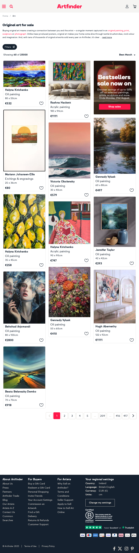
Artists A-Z (8, 508)
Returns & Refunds (38, 520)
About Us (8, 483)
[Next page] (133, 467)
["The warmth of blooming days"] (70, 302)
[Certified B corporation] (99, 515)
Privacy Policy (48, 546)
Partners (7, 491)
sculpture (7, 34)
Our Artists (8, 504)
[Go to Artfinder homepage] (69, 6)
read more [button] (107, 37)
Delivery (32, 516)
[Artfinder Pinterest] (132, 549)
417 (125, 468)
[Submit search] (11, 6)
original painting (115, 30)
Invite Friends (35, 495)
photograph (20, 34)
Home (5, 16)
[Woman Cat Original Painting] (70, 232)
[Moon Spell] (115, 231)
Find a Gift (33, 512)
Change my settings (100, 502)
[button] (127, 55)
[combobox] (127, 55)
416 (118, 468)
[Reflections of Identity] (24, 307)
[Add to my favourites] (41, 103)
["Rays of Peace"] (115, 155)
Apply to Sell (64, 504)
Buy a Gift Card (36, 483)
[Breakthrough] (70, 90)
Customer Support (38, 524)
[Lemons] (24, 231)
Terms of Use (30, 546)
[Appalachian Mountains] (24, 83)
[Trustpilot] (109, 527)
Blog (5, 500)
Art (14, 16)
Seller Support (65, 500)
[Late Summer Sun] (24, 150)
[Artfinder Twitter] (120, 549)
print (126, 30)
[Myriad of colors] (24, 377)
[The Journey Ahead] (70, 160)
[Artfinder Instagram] (126, 549)
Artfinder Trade (11, 495)
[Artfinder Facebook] (114, 549)
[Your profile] (127, 6)
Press (6, 487)
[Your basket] (134, 7)
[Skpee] (115, 306)
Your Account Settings (40, 500)
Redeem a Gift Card (39, 487)
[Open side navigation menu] (4, 6)
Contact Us (9, 512)
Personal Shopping (38, 491)
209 (102, 468)
